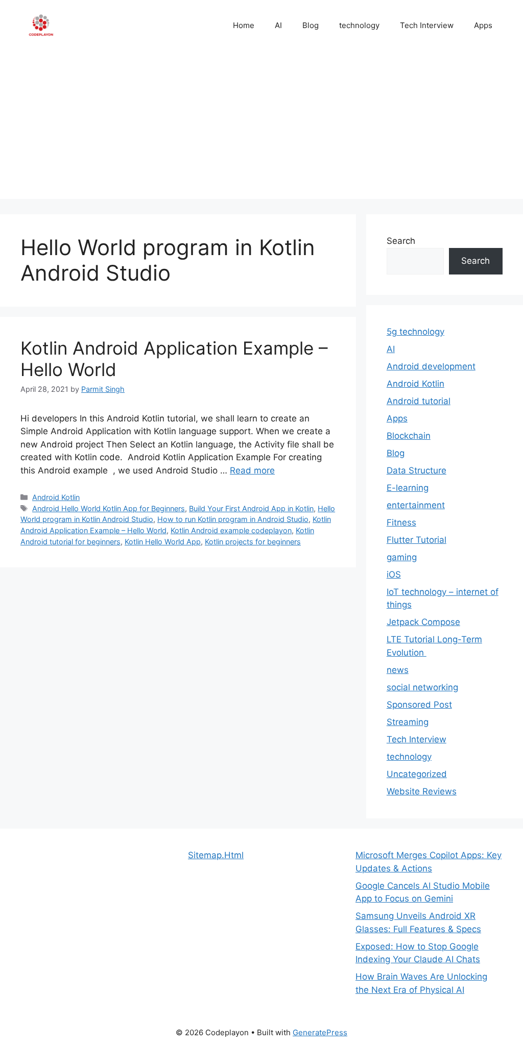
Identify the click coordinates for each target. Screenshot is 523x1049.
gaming (402, 557)
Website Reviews (422, 791)
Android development (431, 366)
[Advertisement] (261, 127)
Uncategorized (417, 774)
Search (401, 241)
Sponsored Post (419, 705)
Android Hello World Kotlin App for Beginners (108, 508)
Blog (310, 25)
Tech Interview (427, 25)
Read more (252, 470)
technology (359, 25)
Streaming (408, 722)
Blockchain (409, 436)
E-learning (408, 488)
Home (243, 25)
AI (278, 25)
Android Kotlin (56, 497)
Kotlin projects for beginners (253, 541)
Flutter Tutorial (416, 540)
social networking (422, 687)
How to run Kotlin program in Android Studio (232, 519)
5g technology (415, 332)
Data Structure (416, 470)
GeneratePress (320, 1032)
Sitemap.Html (216, 855)
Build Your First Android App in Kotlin (251, 508)
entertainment (416, 505)
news (398, 670)
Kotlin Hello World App (163, 541)
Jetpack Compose (423, 622)
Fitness (401, 522)
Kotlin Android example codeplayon (231, 530)
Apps (483, 25)
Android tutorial (418, 401)
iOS (394, 574)
